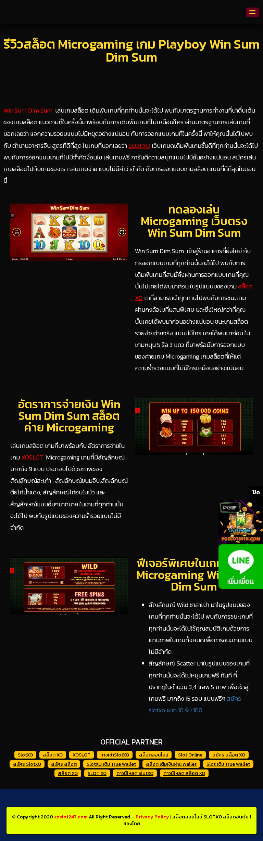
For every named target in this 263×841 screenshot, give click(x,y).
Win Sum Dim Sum (27, 110)
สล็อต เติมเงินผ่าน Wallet (171, 764)
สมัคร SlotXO (27, 764)
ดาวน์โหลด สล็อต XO (184, 773)
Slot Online (190, 755)
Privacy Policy (152, 816)
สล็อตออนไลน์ (153, 755)
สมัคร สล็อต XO (228, 755)
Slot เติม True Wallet (228, 764)
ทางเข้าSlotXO (114, 755)
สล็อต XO (53, 755)
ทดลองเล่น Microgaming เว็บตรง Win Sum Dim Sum (194, 221)
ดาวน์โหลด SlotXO (134, 773)
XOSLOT (33, 457)
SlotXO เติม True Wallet (111, 764)
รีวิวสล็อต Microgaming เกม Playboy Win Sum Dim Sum (132, 50)
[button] (252, 12)
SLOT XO (97, 773)
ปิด (256, 492)
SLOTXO (139, 145)
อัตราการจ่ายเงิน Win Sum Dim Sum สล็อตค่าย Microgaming (69, 416)
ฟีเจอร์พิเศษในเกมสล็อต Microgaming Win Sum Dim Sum (194, 575)
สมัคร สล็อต (64, 764)
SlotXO (25, 755)
